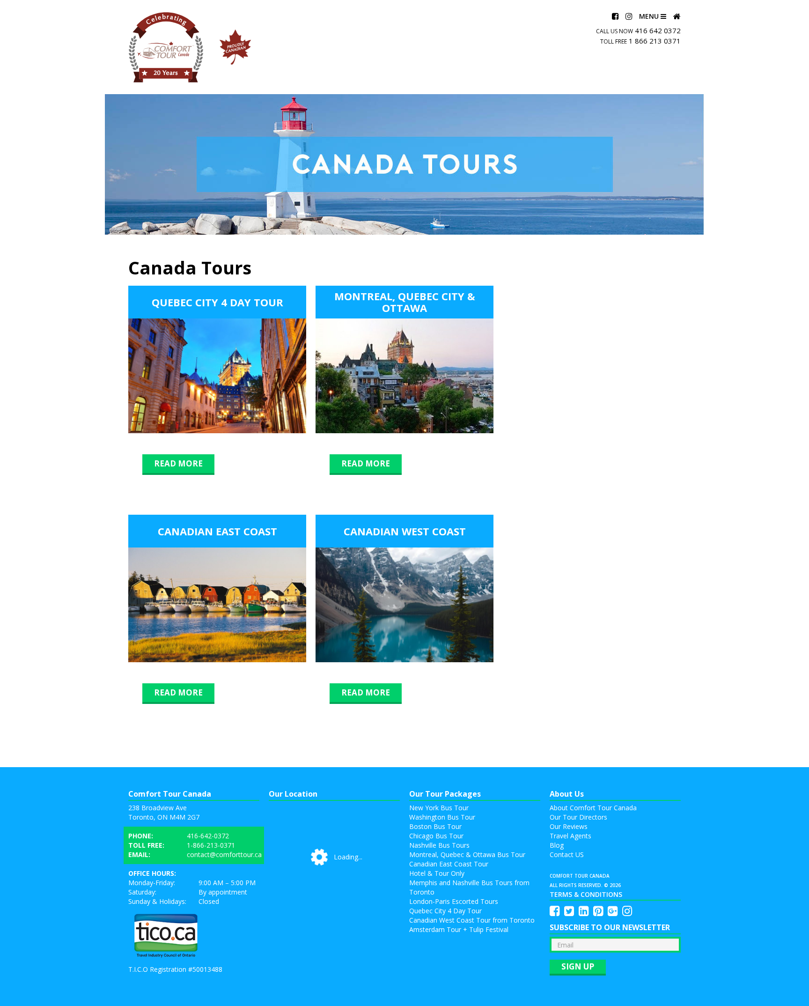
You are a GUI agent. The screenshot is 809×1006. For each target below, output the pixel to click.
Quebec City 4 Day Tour (217, 302)
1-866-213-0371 (211, 845)
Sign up (577, 966)
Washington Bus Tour (442, 817)
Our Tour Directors (578, 817)
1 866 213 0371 (655, 40)
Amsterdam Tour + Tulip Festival (458, 929)
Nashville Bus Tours (439, 845)
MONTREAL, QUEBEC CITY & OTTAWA (404, 302)
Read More (178, 463)
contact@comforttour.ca (224, 854)
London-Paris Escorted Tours (453, 901)
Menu (650, 16)
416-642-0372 (208, 835)
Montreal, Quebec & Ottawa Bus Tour (467, 854)
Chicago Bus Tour (436, 835)
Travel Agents (570, 835)
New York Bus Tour (439, 807)
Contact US (567, 854)
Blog (557, 845)
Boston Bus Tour (435, 826)
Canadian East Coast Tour (448, 863)
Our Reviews (569, 826)
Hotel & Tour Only (436, 873)
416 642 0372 (658, 30)
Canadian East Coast (217, 531)
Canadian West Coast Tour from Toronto (472, 920)
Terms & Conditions (586, 894)
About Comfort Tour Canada (593, 807)
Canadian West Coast (405, 531)
